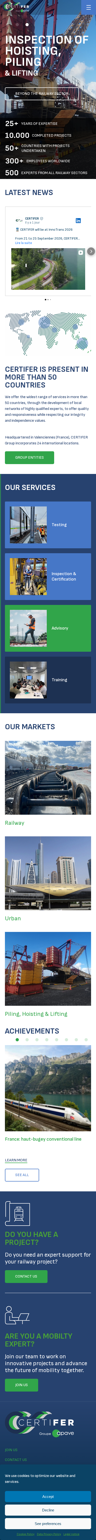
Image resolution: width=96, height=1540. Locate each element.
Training (59, 679)
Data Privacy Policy (49, 1534)
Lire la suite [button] (23, 243)
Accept (48, 1496)
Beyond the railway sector (41, 93)
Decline (48, 1510)
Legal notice (72, 1534)
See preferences (48, 1524)
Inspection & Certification (64, 576)
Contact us (16, 1460)
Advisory (60, 628)
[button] (7, 25)
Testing (59, 524)
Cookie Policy (25, 1534)
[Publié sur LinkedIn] (78, 221)
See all (22, 1175)
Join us (11, 1450)
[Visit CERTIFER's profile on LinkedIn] (20, 221)
